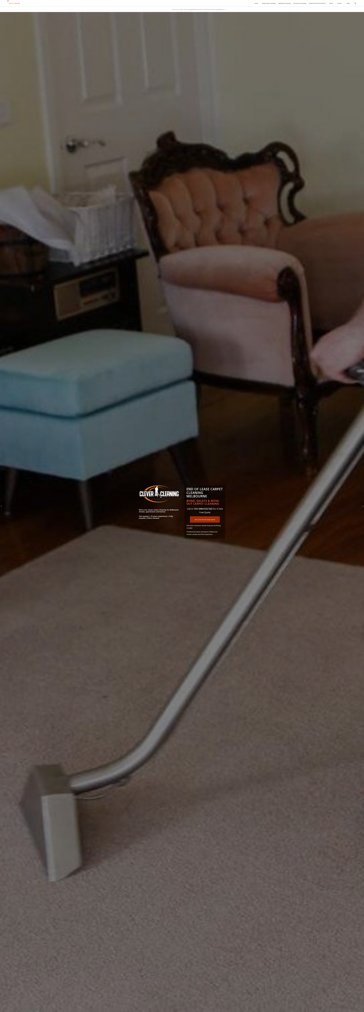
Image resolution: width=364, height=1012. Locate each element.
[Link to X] (355, 3)
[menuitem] (256, 3)
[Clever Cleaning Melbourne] (17, 3)
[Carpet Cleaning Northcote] (1, 506)
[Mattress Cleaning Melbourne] (362, 506)
